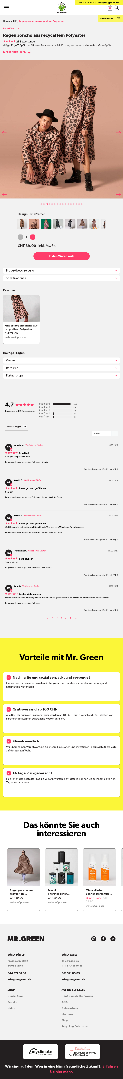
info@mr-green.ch (108, 2)
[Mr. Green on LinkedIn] (113, 938)
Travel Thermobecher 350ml (57, 892)
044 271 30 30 (87, 2)
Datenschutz (70, 1008)
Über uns (67, 1014)
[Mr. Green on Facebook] (103, 938)
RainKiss (9, 28)
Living (11, 1008)
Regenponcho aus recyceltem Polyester (22, 462)
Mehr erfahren (14, 52)
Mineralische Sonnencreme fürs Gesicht (98, 892)
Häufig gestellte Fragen (77, 996)
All (14, 21)
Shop (65, 1020)
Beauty (12, 1002)
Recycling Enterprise (75, 1026)
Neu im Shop (15, 996)
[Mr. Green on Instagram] (93, 938)
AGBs (65, 1002)
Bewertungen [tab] (14, 427)
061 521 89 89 (71, 973)
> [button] (76, 618)
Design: (31, 214)
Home (6, 21)
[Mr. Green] (62, 8)
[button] (41, 204)
